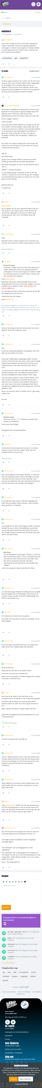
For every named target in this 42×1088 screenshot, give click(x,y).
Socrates (8, 262)
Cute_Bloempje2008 (12, 106)
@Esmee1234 (6, 206)
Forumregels (9, 1029)
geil (16, 58)
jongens (15, 976)
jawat (6, 202)
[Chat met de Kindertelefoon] (38, 4)
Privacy (7, 1039)
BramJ (7, 801)
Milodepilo (11, 944)
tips (4, 972)
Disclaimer (9, 1036)
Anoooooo (11, 950)
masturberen (7, 58)
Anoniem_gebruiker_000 (16, 932)
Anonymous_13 (10, 828)
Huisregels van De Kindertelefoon (17, 1032)
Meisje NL (8, 444)
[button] (38, 12)
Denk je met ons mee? (13, 1049)
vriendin (5, 980)
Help (15, 972)
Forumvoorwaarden (9, 992)
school (33, 972)
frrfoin (7, 693)
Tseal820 (11, 957)
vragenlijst (24, 976)
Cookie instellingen (24, 992)
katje (9, 938)
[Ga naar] (2, 18)
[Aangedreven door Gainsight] (21, 987)
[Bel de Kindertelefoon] (33, 4)
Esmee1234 (8, 40)
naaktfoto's (24, 58)
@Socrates (10, 299)
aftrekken (6, 976)
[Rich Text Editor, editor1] (21, 894)
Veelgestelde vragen (12, 1046)
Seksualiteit (7, 24)
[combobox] (21, 17)
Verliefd (33, 976)
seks (9, 972)
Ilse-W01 (7, 612)
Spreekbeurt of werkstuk (13, 1053)
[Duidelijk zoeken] (39, 18)
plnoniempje (9, 234)
